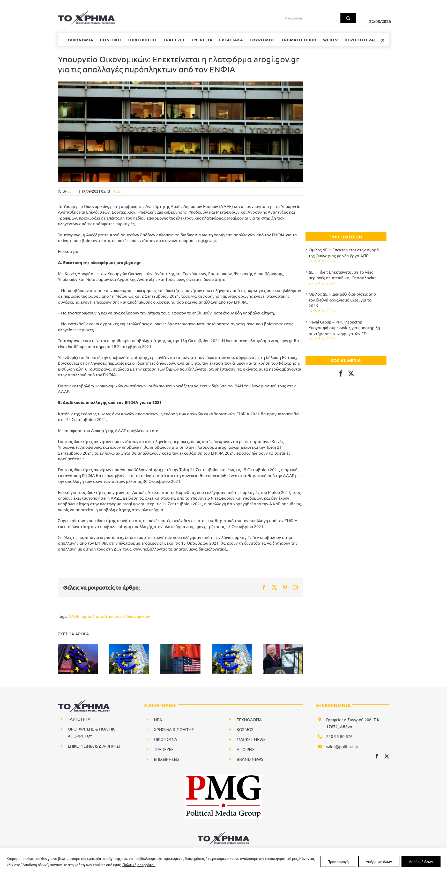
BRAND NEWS (250, 759)
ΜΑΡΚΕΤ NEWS (251, 739)
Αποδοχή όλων (421, 861)
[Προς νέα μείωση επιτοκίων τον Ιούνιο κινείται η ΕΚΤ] (232, 659)
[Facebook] (341, 373)
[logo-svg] (223, 833)
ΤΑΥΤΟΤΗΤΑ (79, 718)
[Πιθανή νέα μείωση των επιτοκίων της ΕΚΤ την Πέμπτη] (129, 659)
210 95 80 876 (339, 736)
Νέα (117, 191)
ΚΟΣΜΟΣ (245, 729)
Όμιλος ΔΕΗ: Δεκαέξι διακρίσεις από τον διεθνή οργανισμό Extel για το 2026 (342, 299)
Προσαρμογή (338, 861)
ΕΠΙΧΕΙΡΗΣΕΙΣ (167, 759)
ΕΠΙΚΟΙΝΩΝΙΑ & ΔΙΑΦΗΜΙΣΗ (95, 745)
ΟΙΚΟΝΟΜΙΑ (165, 739)
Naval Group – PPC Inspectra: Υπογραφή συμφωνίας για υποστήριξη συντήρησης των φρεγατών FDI (344, 327)
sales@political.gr (342, 746)
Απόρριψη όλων (379, 861)
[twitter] (386, 756)
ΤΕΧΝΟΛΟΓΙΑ (249, 719)
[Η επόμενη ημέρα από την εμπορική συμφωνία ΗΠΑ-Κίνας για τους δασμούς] (180, 659)
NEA (158, 719)
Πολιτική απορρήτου (138, 864)
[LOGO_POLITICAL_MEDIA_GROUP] (223, 776)
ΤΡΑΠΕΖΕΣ (164, 749)
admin (73, 191)
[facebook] (377, 756)
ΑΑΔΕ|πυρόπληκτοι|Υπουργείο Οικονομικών (109, 616)
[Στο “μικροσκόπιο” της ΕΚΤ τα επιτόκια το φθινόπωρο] (78, 659)
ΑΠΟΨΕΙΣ (246, 749)
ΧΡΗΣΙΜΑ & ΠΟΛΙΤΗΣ (174, 729)
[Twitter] (351, 373)
